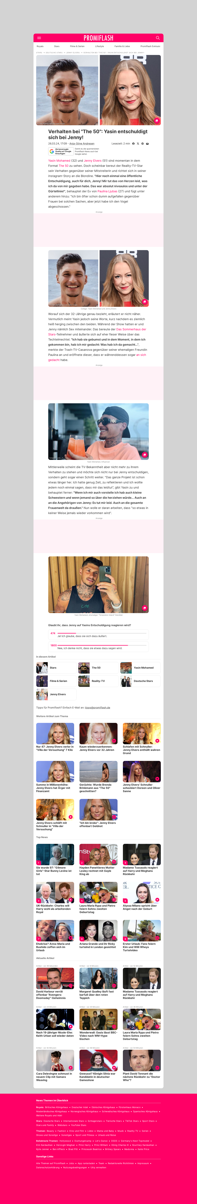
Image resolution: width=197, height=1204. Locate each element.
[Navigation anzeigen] (39, 38)
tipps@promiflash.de (97, 707)
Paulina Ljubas (107, 191)
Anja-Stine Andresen (81, 143)
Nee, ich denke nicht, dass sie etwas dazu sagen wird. (89, 648)
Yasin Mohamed (59, 160)
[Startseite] (98, 38)
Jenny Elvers (93, 160)
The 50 (63, 165)
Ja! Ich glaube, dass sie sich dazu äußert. (82, 636)
